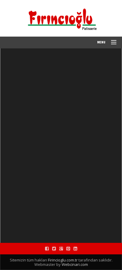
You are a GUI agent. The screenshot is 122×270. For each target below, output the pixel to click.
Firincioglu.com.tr (63, 260)
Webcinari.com (75, 264)
